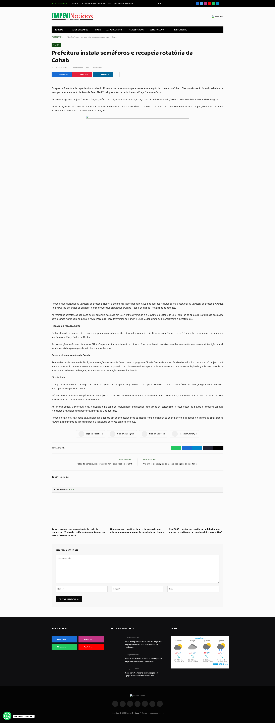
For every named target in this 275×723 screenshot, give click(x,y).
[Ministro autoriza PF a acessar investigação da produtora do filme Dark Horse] (116, 658)
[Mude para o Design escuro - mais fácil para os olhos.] (216, 30)
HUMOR (97, 29)
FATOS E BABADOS (80, 29)
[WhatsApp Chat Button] (7, 716)
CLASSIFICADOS (136, 29)
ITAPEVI (56, 45)
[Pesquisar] (222, 3)
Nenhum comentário (81, 67)
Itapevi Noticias (60, 477)
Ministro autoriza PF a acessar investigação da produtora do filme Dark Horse (143, 660)
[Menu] (220, 30)
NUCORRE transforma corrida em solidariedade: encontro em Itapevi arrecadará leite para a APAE (195, 531)
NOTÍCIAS (58, 29)
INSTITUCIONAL (180, 29)
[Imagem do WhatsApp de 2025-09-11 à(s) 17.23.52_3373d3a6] (137, 118)
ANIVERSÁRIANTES (115, 29)
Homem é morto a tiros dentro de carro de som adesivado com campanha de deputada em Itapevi (137, 531)
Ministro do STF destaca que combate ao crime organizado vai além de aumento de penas (104, 3)
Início (68, 37)
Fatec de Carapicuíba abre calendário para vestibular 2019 (104, 464)
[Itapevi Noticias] (72, 17)
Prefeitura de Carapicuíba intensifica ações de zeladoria (170, 464)
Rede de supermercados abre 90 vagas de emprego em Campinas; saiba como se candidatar (143, 644)
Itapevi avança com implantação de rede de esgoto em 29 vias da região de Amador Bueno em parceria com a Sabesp (78, 532)
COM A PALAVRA (157, 29)
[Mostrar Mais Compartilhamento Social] (117, 74)
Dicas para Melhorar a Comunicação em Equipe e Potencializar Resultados (141, 674)
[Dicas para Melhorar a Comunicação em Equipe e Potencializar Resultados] (116, 672)
